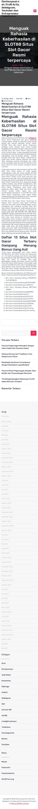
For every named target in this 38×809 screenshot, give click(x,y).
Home (14, 65)
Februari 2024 (6, 558)
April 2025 (5, 494)
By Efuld (19, 99)
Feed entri (6, 768)
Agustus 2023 (6, 585)
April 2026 (5, 440)
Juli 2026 (5, 426)
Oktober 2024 (6, 521)
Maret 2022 (6, 621)
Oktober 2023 (6, 576)
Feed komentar (8, 773)
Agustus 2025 (6, 476)
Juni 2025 (5, 485)
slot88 (4, 716)
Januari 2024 (6, 562)
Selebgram (6, 698)
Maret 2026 (6, 444)
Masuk (4, 762)
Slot (21, 65)
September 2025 (8, 471)
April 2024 (5, 548)
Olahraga (5, 687)
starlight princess (9, 721)
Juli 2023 (5, 589)
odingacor (32, 138)
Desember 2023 (7, 567)
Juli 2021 (5, 644)
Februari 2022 (6, 626)
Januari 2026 (6, 453)
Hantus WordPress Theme (20, 803)
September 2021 (7, 635)
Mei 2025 (5, 490)
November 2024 (7, 517)
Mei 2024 (5, 544)
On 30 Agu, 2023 (7, 99)
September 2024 (8, 526)
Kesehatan (6, 681)
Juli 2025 (5, 480)
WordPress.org (8, 779)
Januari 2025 (6, 508)
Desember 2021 (7, 630)
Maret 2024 (6, 553)
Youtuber (5, 745)
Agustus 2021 (6, 639)
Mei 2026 (5, 435)
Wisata (4, 739)
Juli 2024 (5, 535)
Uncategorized (8, 733)
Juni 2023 (5, 594)
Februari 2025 (6, 503)
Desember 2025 (7, 458)
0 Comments (8, 101)
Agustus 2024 (6, 530)
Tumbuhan (6, 727)
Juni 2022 (5, 617)
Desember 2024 (7, 512)
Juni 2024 (5, 539)
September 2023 (8, 580)
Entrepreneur (7, 669)
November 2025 (7, 462)
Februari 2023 (6, 612)
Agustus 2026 (6, 422)
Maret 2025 (6, 499)
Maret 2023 (6, 607)
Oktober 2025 (6, 467)
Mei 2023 (5, 598)
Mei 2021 (5, 648)
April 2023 (5, 603)
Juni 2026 (5, 431)
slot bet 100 (7, 710)
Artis (4, 663)
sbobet (5, 692)
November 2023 (7, 571)
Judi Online (6, 675)
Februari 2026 (6, 449)
